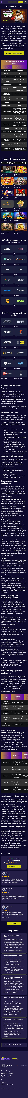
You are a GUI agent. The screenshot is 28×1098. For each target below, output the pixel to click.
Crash (17, 162)
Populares (3, 162)
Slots (23, 162)
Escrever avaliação (14, 866)
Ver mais (14, 923)
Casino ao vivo (11, 163)
